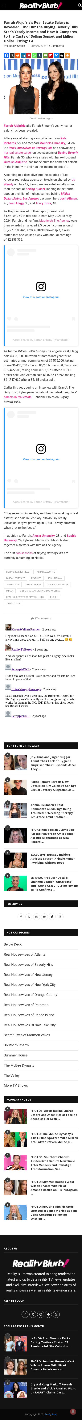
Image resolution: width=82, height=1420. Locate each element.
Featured (36, 578)
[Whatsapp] (34, 55)
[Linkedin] (23, 55)
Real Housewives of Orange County (30, 995)
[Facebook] (6, 55)
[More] (67, 55)
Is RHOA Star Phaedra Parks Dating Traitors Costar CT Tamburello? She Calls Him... (50, 1342)
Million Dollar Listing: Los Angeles (40, 591)
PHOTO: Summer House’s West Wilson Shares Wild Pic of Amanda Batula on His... (52, 1365)
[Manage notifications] (73, 1412)
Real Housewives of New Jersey (28, 975)
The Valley (12, 1075)
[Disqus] (41, 670)
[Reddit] (17, 55)
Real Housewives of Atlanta (25, 954)
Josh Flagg (12, 584)
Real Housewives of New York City (30, 985)
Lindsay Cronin (16, 45)
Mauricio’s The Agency (54, 220)
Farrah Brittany (15, 578)
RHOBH (53, 597)
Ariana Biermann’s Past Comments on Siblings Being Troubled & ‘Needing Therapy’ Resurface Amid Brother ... (52, 811)
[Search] (78, 5)
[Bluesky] (56, 55)
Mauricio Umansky (58, 584)
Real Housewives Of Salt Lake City (30, 1025)
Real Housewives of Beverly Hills (25, 597)
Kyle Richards (33, 584)
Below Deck (13, 944)
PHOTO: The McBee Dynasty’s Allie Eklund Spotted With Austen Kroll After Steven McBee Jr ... (54, 1138)
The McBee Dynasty (19, 1065)
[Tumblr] (39, 55)
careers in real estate (17, 397)
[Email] (45, 55)
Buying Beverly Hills (17, 572)
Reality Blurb (51, 1414)
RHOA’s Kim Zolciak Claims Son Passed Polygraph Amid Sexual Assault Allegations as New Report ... (52, 836)
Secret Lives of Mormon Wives (27, 1035)
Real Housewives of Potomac (26, 1005)
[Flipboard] (50, 55)
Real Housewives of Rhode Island (29, 1015)
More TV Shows (16, 1085)
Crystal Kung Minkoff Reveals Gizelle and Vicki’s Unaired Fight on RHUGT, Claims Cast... (53, 1388)
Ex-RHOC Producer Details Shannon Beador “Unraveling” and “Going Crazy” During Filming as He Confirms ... (54, 883)
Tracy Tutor (13, 603)
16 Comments (55, 45)
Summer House (16, 1055)
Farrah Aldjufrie (45, 572)
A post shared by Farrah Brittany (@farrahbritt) (41, 339)
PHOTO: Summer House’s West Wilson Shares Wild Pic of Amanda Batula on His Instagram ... (54, 1188)
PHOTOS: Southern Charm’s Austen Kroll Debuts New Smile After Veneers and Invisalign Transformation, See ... (53, 1163)
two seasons (24, 553)
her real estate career (18, 152)
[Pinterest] (28, 55)
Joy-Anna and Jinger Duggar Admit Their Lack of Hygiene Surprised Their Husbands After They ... (53, 763)
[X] (12, 55)
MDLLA (9, 591)
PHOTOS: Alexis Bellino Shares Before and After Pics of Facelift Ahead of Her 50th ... (54, 1115)
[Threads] (61, 55)
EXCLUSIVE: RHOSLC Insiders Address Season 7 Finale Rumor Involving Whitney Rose (53, 858)
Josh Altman (55, 578)
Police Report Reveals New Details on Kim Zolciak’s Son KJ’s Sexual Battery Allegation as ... (53, 786)
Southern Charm (16, 1045)
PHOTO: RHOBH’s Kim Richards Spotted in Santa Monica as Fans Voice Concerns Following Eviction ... (54, 1212)
